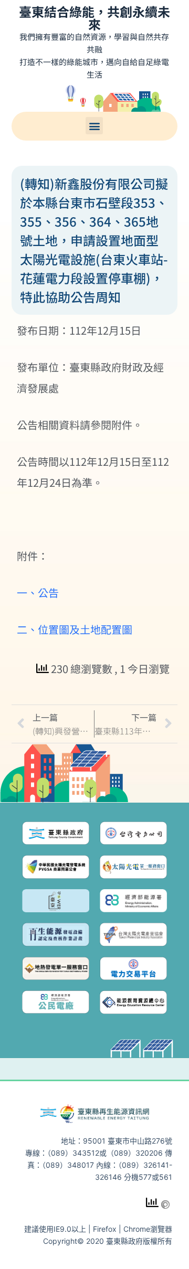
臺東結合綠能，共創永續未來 (94, 17)
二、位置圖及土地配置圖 (74, 629)
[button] (94, 125)
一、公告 (38, 592)
